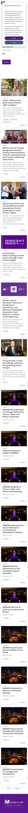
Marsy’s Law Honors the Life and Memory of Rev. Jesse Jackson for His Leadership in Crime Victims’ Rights (13, 208)
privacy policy (12, 23)
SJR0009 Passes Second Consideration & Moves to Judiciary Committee (13, 731)
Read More (22, 125)
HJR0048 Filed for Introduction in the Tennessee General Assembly (11, 569)
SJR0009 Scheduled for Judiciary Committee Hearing (12, 690)
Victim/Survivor (7, 122)
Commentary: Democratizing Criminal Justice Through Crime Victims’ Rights (13, 256)
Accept (14, 38)
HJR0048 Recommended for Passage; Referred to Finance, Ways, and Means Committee (13, 413)
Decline (14, 42)
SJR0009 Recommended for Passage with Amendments (13, 771)
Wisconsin (5, 119)
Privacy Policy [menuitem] (9, 805)
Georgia (5, 174)
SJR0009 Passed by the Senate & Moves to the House (13, 650)
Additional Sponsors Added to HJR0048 (12, 451)
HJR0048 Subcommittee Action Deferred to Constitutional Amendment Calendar (13, 529)
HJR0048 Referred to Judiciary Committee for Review (13, 609)
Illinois (4, 227)
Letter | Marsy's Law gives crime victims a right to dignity (12, 102)
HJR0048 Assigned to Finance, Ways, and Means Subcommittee (12, 489)
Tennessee (6, 423)
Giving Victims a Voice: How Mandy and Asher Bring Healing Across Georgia (13, 364)
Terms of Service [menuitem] (17, 805)
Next (16, 788)
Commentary (13, 119)
